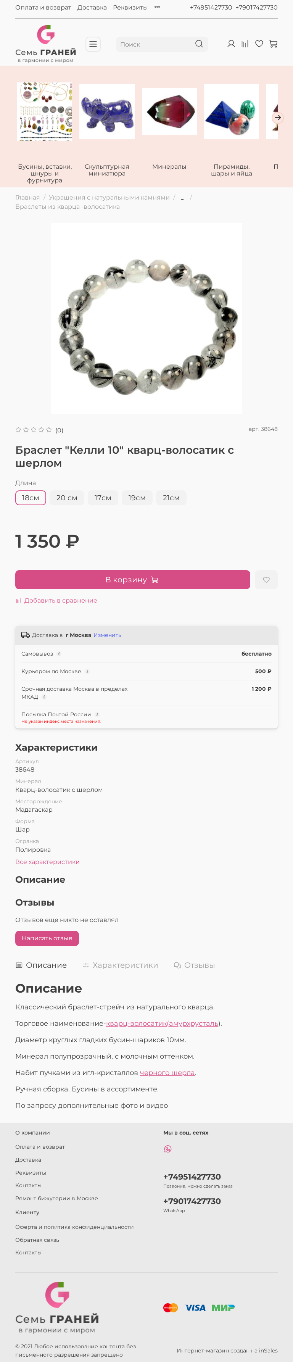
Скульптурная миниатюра (107, 170)
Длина (25, 483)
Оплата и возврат (43, 7)
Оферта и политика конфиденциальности (74, 1226)
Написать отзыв (47, 938)
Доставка (92, 7)
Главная (27, 197)
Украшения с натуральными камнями (109, 197)
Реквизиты (130, 7)
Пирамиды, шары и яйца (231, 170)
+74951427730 (211, 7)
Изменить (107, 635)
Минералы (169, 167)
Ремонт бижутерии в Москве (56, 1198)
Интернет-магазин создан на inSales (227, 1350)
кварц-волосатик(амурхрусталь (162, 1023)
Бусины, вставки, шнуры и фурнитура (45, 173)
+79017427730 (256, 7)
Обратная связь (37, 1239)
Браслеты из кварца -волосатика (67, 206)
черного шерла (167, 1073)
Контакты (28, 1185)
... (182, 197)
